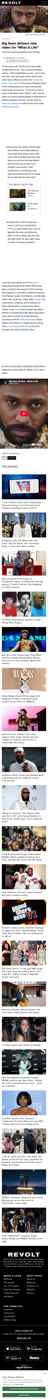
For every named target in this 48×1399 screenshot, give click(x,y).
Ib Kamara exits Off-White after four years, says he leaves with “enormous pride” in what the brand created (20, 543)
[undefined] (18, 193)
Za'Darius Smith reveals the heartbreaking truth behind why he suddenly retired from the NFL (22, 778)
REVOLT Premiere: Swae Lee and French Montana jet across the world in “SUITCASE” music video (22, 1200)
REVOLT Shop (10, 1320)
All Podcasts (9, 1282)
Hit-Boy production (10, 106)
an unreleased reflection (17, 326)
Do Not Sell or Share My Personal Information (24, 1389)
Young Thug (39, 299)
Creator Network (11, 1293)
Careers (30, 1293)
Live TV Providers (11, 1286)
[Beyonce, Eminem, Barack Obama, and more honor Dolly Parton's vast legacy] (24, 993)
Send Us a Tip (33, 1286)
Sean (17, 309)
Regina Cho (10, 58)
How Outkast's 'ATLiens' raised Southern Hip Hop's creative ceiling (22, 893)
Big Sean (33, 282)
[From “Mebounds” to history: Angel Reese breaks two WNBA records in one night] (24, 1220)
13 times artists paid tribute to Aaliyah (21, 1045)
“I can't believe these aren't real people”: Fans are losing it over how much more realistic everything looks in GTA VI (22, 505)
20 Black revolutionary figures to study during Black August (21, 621)
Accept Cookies (24, 1395)
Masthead (31, 1282)
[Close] (45, 1373)
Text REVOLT (9, 1316)
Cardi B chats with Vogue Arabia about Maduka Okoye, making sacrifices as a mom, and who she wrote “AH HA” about (22, 857)
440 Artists (9, 1296)
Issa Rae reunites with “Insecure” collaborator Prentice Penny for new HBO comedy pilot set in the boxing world (22, 1121)
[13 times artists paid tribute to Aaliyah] (24, 1029)
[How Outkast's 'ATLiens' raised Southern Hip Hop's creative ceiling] (24, 876)
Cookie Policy (19, 1384)
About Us (31, 1279)
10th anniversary (28, 319)
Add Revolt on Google (18, 61)
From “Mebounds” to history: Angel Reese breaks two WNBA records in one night (22, 1238)
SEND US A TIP (24, 1338)
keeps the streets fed (11, 103)
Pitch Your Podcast (12, 1289)
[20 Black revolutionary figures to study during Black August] (24, 604)
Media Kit (31, 1289)
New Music (7, 39)
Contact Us (9, 1313)
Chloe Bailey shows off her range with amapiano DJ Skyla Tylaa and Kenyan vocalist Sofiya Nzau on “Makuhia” (21, 699)
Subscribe (8, 1309)
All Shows (8, 1279)
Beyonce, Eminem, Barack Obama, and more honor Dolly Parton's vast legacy (21, 1011)
